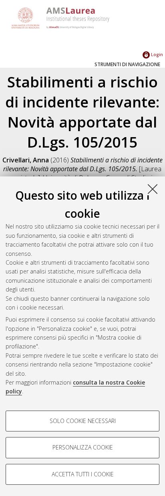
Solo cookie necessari (83, 421)
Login (156, 54)
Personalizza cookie (82, 447)
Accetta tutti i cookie (83, 474)
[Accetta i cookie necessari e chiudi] (152, 188)
